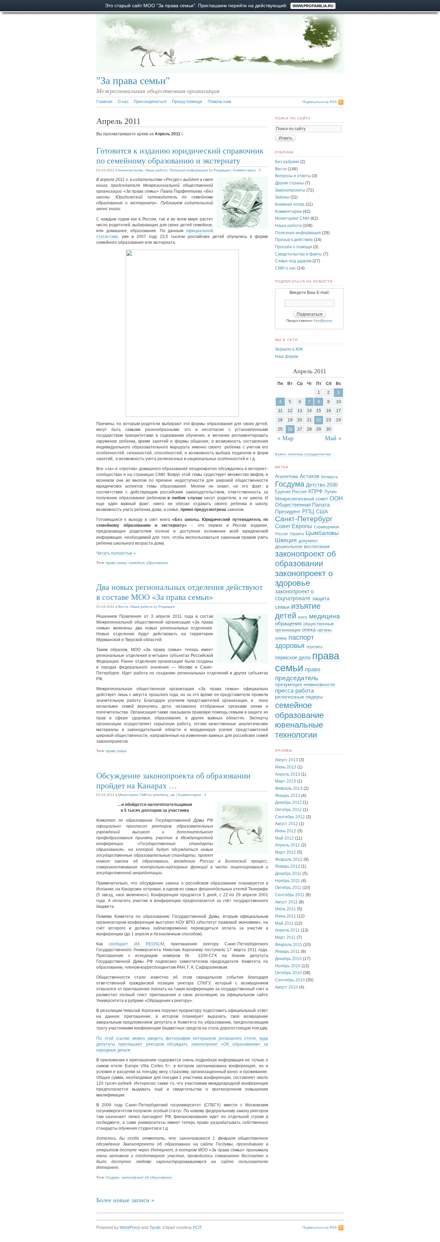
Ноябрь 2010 (287, 966)
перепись (314, 647)
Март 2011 (285, 937)
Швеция (286, 540)
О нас (123, 101)
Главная (104, 101)
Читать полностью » (116, 553)
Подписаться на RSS (319, 102)
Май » (333, 438)
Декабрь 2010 (288, 958)
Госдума (112, 1177)
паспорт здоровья (294, 641)
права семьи (116, 563)
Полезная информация (188, 170)
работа (304, 690)
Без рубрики (287, 161)
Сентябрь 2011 (290, 894)
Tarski (155, 1227)
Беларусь (329, 477)
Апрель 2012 (287, 845)
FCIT (197, 1227)
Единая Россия (291, 491)
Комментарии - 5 (247, 170)
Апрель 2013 (287, 774)
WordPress (130, 1227)
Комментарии (288, 211)
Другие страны (289, 183)
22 (318, 420)
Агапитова (286, 476)
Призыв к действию (294, 239)
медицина (324, 616)
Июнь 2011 (285, 916)
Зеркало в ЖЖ (289, 349)
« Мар (285, 438)
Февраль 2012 (288, 859)
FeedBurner (323, 320)
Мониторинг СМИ (132, 795)
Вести (123, 606)
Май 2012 (284, 838)
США (322, 511)
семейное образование (148, 563)
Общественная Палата (302, 505)
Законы (282, 197)
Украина (296, 534)
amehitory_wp (164, 795)
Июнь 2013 (285, 767)
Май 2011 (284, 923)
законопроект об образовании (146, 1177)
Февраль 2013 (288, 788)
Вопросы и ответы (293, 175)
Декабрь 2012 (288, 802)
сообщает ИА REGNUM (136, 944)
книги (302, 617)
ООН (336, 498)
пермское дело (292, 657)
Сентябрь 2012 (290, 816)
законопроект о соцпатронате (294, 594)
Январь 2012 (287, 866)
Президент (287, 511)
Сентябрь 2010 (290, 980)
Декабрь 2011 (288, 873)
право (312, 669)
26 (290, 429)
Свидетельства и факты (298, 254)
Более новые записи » (125, 1200)
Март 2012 (285, 852)
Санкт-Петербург (304, 519)
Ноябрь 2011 (287, 880)
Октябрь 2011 (288, 887)
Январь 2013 (287, 795)
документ (308, 540)
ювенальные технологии (299, 729)
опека (309, 630)
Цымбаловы (322, 533)
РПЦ (308, 511)
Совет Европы (293, 526)
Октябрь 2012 (288, 809)
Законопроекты (290, 190)
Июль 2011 (285, 909)
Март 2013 (285, 781)
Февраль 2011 (288, 944)
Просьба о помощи (293, 246)
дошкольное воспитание (302, 546)
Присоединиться (150, 101)
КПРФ (315, 491)
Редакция (222, 170)
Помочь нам (219, 101)
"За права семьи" (133, 81)
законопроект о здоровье (304, 578)
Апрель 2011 (287, 930)
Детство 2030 (322, 485)
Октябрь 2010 (288, 972)
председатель (296, 678)
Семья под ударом (293, 261)
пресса (284, 690)
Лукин (330, 491)
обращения (288, 623)
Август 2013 (286, 759)
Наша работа (156, 170)
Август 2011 (286, 902)
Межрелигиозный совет (301, 498)
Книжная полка (130, 170)
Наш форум (286, 356)
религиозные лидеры (299, 696)
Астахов (309, 476)
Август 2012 (286, 823)
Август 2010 (286, 987)
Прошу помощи (187, 101)
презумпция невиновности (305, 684)
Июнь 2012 (285, 831)
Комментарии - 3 (192, 795)
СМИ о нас (285, 268)
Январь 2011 (287, 951)
